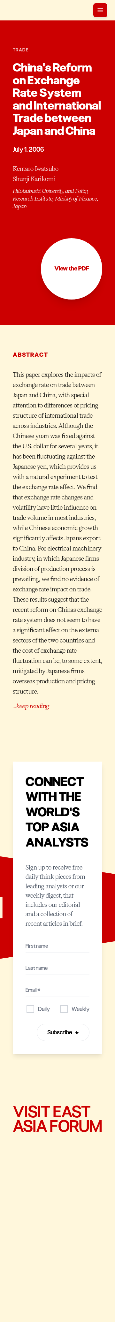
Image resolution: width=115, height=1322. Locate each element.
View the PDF (71, 268)
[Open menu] (100, 10)
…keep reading (31, 706)
